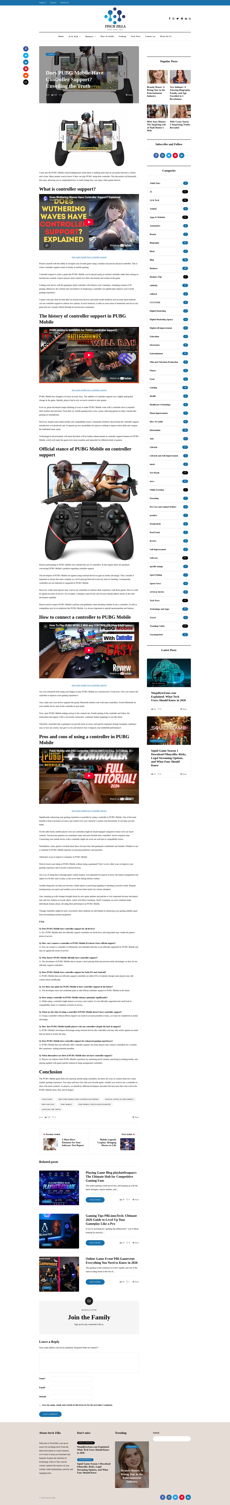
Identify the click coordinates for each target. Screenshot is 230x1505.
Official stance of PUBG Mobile (119, 1099)
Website (42, 1396)
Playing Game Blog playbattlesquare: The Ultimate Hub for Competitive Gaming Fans (111, 1176)
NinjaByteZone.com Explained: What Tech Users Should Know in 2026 (168, 696)
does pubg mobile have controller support (89, 257)
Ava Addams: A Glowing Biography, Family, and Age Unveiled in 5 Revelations (180, 93)
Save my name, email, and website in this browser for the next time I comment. (77, 1405)
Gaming (122, 36)
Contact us (150, 36)
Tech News (135, 36)
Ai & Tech (73, 37)
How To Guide (107, 36)
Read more (95, 1200)
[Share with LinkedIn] (25, 62)
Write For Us (64, 3)
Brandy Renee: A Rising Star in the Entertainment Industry (156, 91)
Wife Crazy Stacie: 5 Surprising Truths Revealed (180, 124)
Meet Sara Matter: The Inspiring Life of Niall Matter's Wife (156, 126)
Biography (132, 1447)
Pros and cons (48, 1104)
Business (89, 37)
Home (61, 36)
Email (42, 1387)
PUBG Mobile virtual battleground (95, 1104)
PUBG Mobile (66, 1104)
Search (156, 1433)
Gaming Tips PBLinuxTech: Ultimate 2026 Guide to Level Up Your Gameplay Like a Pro (111, 1219)
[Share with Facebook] (25, 49)
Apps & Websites (158, 683)
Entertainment (158, 741)
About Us (53, 3)
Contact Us (42, 3)
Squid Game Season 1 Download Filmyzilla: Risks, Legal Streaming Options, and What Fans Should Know (168, 758)
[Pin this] (25, 68)
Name (42, 1378)
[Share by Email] (25, 82)
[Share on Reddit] (25, 75)
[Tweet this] (25, 55)
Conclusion (47, 1099)
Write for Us (166, 36)
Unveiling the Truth (51, 1109)
